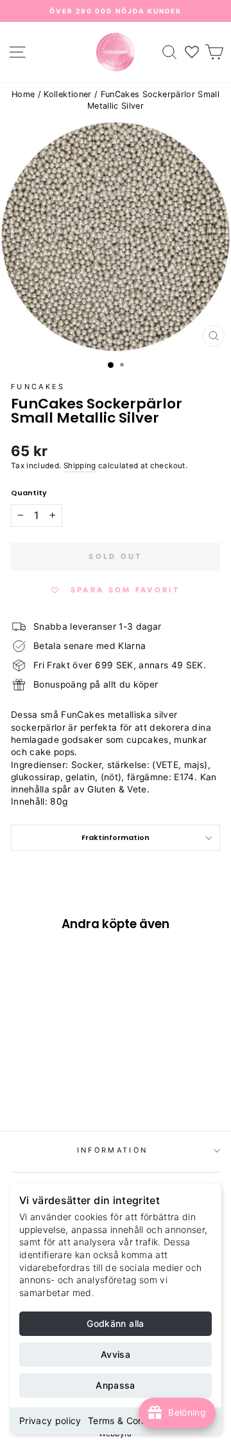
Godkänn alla (115, 1323)
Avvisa (115, 1354)
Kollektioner (67, 94)
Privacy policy (50, 1420)
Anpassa (115, 1385)
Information (112, 1150)
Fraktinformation (115, 837)
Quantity (29, 493)
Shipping (80, 465)
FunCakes (38, 386)
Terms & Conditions (130, 1420)
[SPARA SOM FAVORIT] (27, 1013)
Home (23, 94)
